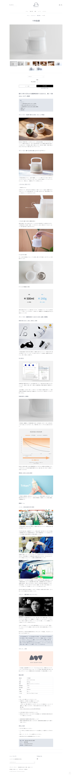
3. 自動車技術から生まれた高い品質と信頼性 (29, 106)
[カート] (62, 5)
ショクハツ (44, 11)
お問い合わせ (21, 769)
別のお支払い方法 (44, 88)
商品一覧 (31, 11)
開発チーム (23, 108)
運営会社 (25, 769)
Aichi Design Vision (28, 743)
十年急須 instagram (28, 745)
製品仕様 (22, 109)
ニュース (39, 11)
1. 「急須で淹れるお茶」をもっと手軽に (29, 103)
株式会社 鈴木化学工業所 (30, 740)
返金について (30, 767)
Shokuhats (15, 771)
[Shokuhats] (36, 4)
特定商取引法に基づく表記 (22, 767)
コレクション (33, 15)
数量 (37, 79)
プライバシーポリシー (13, 767)
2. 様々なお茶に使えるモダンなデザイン (29, 105)
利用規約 (11, 769)
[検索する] (10, 4)
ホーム (27, 11)
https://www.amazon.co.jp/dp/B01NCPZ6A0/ (30, 708)
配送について (15, 769)
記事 (35, 11)
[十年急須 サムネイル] (13, 63)
